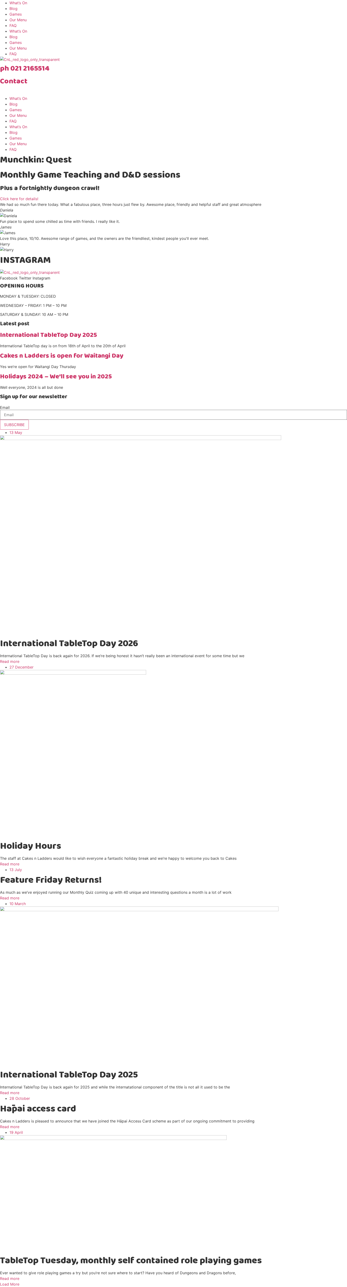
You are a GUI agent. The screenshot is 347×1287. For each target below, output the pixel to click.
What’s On (18, 2)
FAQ (13, 25)
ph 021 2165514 (25, 69)
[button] (9, 1284)
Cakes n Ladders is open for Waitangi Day (61, 356)
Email (5, 407)
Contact (13, 81)
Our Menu (18, 19)
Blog (13, 8)
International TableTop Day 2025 (48, 335)
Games (15, 14)
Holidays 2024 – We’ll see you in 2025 (56, 376)
